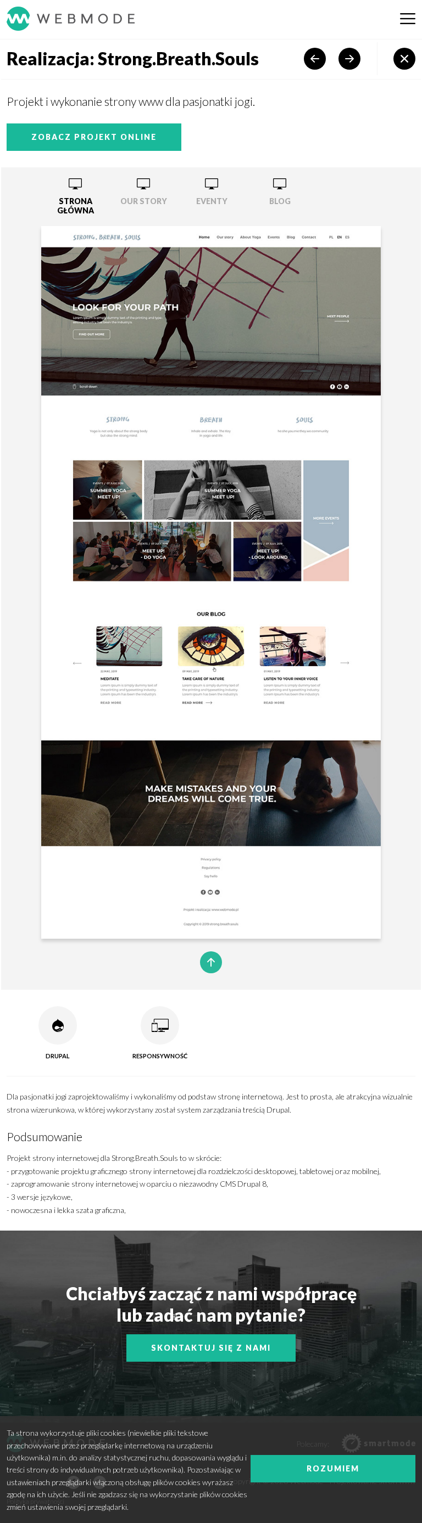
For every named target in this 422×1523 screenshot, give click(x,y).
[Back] (404, 59)
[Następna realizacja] (349, 59)
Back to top (211, 962)
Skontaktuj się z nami (211, 1347)
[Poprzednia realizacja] (315, 59)
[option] (75, 196)
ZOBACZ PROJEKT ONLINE (94, 137)
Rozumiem (333, 1468)
